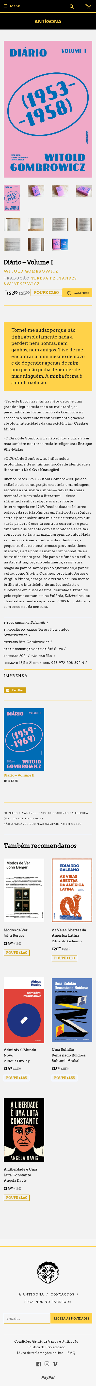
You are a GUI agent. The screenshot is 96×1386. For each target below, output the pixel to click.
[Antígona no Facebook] (38, 1365)
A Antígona (31, 1294)
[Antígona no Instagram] (47, 1365)
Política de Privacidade (46, 1347)
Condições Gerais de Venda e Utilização (46, 1341)
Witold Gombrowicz (31, 271)
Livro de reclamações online (40, 1353)
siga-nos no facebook (48, 1302)
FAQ (71, 1353)
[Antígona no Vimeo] (55, 1365)
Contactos (62, 1294)
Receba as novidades (71, 1318)
